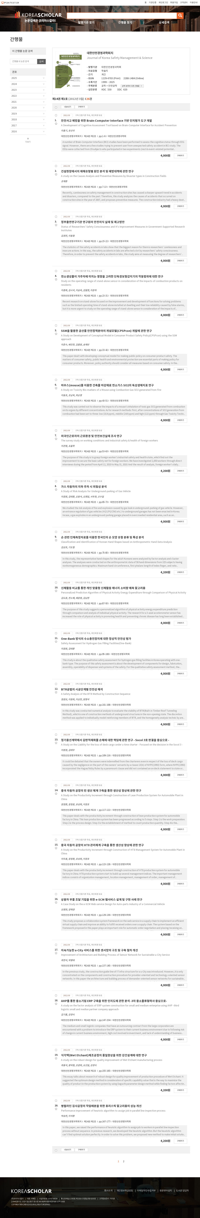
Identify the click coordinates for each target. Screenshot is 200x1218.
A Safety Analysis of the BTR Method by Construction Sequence (95, 694)
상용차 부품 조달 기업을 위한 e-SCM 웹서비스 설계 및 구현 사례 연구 (101, 899)
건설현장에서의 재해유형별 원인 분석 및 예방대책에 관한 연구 (97, 171)
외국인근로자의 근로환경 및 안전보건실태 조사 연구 (91, 436)
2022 (14, 96)
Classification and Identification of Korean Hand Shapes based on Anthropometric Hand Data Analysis (116, 542)
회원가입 (174, 2)
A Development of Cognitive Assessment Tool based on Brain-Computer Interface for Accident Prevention (119, 125)
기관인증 (152, 2)
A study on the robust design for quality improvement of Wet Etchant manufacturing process (111, 1060)
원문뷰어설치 (166, 1190)
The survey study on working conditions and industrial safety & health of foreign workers (109, 440)
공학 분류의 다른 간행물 (130, 86)
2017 (14, 125)
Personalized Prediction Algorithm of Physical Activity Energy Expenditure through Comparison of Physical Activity (123, 592)
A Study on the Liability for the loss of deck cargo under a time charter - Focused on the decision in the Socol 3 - (122, 744)
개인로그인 (163, 2)
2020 (14, 107)
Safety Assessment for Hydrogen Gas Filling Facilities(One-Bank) (96, 643)
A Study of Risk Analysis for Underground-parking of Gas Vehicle (96, 491)
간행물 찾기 (125, 22)
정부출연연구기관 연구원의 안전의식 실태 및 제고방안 (93, 222)
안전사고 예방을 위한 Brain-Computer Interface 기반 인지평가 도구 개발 (106, 120)
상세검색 (164, 22)
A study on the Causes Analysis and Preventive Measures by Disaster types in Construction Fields (113, 176)
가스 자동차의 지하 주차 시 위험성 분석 (84, 486)
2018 (14, 119)
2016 (14, 131)
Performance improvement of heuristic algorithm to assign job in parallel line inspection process (113, 1110)
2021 (14, 102)
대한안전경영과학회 (111, 67)
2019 (14, 113)
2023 (14, 90)
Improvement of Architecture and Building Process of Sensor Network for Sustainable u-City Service (115, 955)
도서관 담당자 (182, 1190)
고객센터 (184, 2)
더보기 (28, 142)
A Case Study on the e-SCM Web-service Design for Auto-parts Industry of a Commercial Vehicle (113, 904)
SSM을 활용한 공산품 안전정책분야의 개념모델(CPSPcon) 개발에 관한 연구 (106, 331)
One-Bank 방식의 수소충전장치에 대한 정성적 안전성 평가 (96, 638)
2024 (14, 84)
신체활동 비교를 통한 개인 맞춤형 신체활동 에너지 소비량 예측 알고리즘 (103, 588)
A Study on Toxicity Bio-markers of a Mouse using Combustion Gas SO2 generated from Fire (111, 390)
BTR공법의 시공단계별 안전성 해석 (82, 689)
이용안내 (194, 2)
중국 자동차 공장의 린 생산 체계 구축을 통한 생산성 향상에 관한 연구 (101, 790)
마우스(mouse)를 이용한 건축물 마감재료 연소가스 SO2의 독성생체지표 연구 (107, 385)
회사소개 (108, 1190)
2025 (14, 78)
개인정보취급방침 (125, 1190)
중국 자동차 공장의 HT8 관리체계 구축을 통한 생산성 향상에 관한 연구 (102, 845)
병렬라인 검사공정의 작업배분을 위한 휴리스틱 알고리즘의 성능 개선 (101, 1106)
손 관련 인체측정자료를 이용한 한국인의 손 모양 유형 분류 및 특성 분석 (102, 537)
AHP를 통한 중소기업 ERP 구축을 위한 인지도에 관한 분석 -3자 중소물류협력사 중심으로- (114, 1001)
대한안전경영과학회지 (71, 136)
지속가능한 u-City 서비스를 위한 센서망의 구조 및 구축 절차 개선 (99, 950)
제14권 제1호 (90, 136)
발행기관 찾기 (86, 22)
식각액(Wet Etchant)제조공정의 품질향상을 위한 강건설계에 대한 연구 (104, 1055)
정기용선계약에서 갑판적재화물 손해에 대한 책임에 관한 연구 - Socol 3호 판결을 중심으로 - (115, 740)
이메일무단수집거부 (146, 1190)
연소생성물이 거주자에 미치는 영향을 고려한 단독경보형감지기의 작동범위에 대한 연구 (112, 276)
